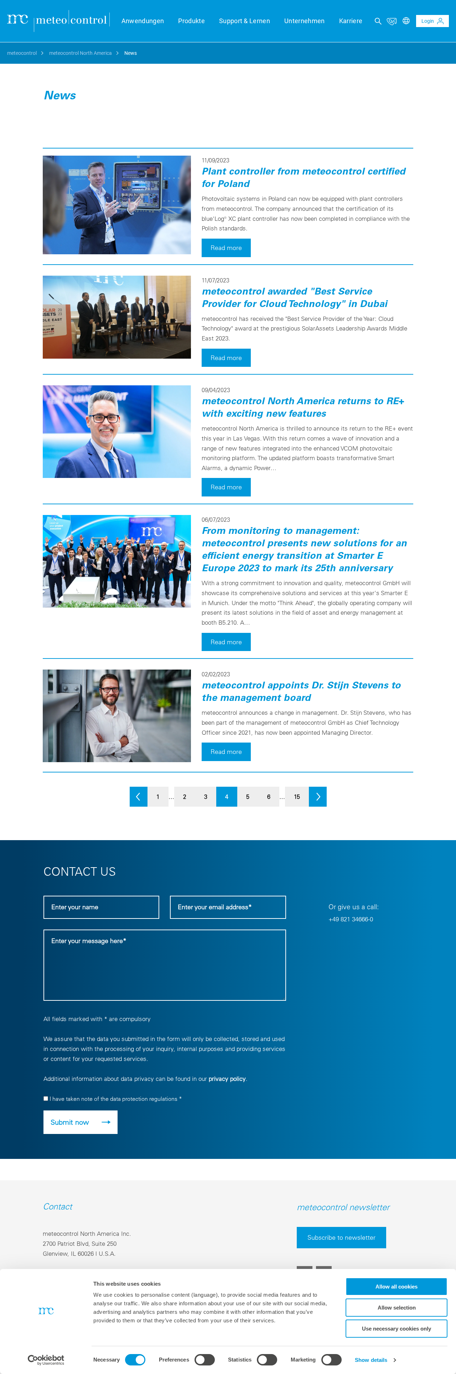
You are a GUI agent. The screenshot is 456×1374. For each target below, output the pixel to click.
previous (138, 797)
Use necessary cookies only (396, 1329)
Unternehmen (304, 21)
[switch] (205, 1359)
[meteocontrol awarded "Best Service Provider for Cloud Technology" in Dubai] (117, 356)
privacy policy (227, 1078)
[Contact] (391, 21)
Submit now (70, 1122)
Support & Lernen (244, 21)
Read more (226, 248)
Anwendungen (142, 21)
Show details (371, 1360)
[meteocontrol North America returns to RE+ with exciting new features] (117, 475)
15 (297, 796)
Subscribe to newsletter (341, 1237)
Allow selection (397, 1308)
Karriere (351, 21)
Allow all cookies (396, 1287)
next (318, 797)
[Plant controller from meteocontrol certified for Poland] (117, 252)
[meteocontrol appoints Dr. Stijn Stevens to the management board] (117, 760)
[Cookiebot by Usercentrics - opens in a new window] (46, 1360)
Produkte (191, 21)
